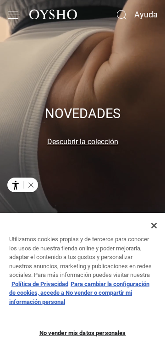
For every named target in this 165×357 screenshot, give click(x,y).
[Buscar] (121, 14)
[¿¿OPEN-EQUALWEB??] (22, 185)
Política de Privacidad (39, 284)
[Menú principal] (14, 14)
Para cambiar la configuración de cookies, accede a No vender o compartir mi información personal (79, 293)
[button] (30, 185)
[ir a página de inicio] (53, 14)
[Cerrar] (154, 226)
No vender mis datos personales (82, 333)
